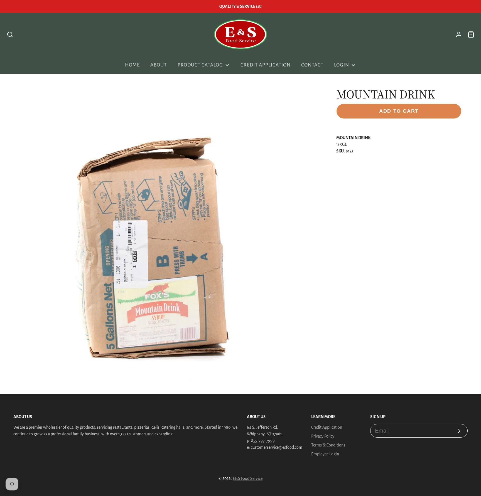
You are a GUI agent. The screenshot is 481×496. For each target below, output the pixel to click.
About (158, 65)
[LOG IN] (458, 34)
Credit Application (265, 65)
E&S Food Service (247, 478)
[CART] (471, 34)
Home (132, 65)
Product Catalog (200, 65)
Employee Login (325, 454)
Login (341, 65)
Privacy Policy (322, 436)
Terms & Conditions (328, 445)
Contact (312, 65)
